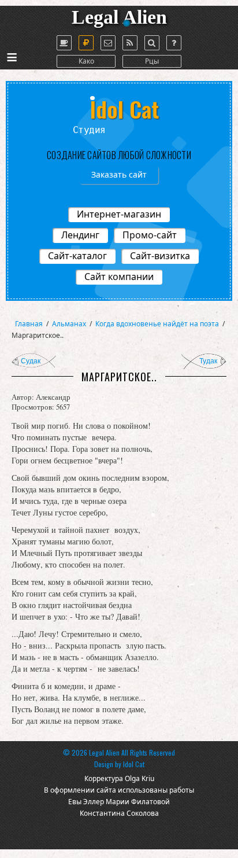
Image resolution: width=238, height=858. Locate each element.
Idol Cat (133, 764)
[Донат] (86, 42)
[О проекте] (64, 42)
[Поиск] (151, 42)
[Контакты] (108, 42)
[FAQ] (173, 42)
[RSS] (129, 42)
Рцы (152, 61)
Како (86, 61)
